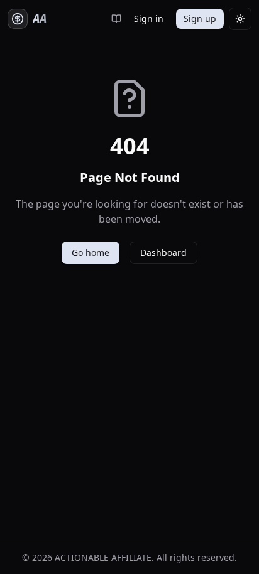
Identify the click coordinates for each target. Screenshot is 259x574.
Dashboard (163, 252)
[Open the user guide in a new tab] (116, 19)
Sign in (148, 18)
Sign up (200, 18)
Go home (90, 252)
